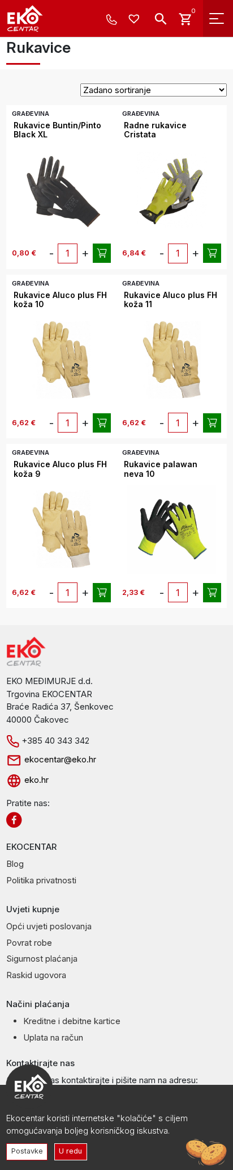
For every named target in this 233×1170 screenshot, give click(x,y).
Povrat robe (29, 942)
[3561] (212, 253)
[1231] (102, 253)
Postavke (27, 1151)
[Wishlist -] (135, 19)
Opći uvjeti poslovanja (49, 926)
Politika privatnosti (41, 880)
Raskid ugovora (36, 975)
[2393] (212, 592)
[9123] (212, 423)
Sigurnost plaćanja (41, 958)
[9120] (102, 592)
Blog (15, 863)
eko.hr (35, 779)
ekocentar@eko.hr (59, 759)
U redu (70, 1151)
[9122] (102, 423)
